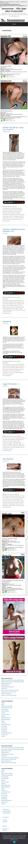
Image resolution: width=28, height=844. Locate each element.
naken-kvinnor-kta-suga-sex (14, 211)
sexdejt (10, 442)
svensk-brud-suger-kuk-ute (9, 310)
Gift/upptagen (4, 709)
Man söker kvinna (5, 714)
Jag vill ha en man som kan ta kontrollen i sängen (12, 680)
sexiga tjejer (11, 214)
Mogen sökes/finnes (5, 717)
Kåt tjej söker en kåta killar (7, 686)
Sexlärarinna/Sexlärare (6, 733)
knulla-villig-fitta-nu (18, 300)
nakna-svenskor (20, 500)
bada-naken (6, 364)
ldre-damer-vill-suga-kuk (13, 209)
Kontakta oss (6, 817)
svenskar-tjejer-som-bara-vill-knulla (16, 505)
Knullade (5, 820)
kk (9, 208)
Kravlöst (3, 712)
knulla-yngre (11, 495)
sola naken (16, 503)
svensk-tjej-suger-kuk (20, 310)
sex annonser (16, 502)
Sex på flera (4, 726)
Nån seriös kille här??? (6, 683)
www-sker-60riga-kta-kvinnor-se (15, 219)
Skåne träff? (4, 688)
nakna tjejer (12, 213)
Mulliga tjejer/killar (5, 719)
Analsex (3, 702)
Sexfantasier (4, 731)
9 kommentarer (7, 507)
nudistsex (11, 369)
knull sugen (11, 300)
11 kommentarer (7, 375)
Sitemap (5, 826)
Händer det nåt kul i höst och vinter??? (13, 129)
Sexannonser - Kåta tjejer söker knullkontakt (14, 9)
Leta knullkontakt (7, 811)
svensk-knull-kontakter (19, 214)
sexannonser (5, 214)
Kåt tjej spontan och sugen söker (8, 691)
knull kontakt (13, 208)
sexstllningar (16, 372)
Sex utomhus (17, 297)
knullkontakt (19, 208)
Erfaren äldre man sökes (6, 706)
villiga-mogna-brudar (7, 217)
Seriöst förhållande (5, 724)
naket (8, 213)
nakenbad (5, 213)
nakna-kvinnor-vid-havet (10, 500)
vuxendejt (10, 449)
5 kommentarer (7, 313)
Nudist (12, 297)
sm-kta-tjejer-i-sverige (17, 308)
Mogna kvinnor (6, 809)
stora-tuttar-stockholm (12, 445)
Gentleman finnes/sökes (6, 707)
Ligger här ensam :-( (11, 384)
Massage (3, 716)
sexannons (18, 213)
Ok (14, 841)
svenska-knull (6, 216)
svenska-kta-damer (7, 311)
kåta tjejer (6, 208)
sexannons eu (6, 370)
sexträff (14, 444)
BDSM (2, 704)
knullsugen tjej (14, 366)
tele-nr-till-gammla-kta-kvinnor (16, 216)
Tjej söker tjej (4, 734)
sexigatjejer (9, 444)
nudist (8, 306)
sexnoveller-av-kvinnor (8, 372)
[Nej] (26, 839)
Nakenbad (7, 322)
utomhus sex (11, 374)
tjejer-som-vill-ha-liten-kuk (11, 447)
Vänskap (19, 436)
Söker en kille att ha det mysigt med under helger (12, 681)
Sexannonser (14, 206)
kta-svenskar (19, 497)
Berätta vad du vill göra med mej (8, 695)
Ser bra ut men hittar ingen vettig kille (10, 690)
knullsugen (5, 209)
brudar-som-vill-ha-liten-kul (10, 437)
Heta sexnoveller (6, 813)
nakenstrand (18, 367)
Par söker (3, 723)
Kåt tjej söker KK (5, 685)
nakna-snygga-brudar (15, 441)
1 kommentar (7, 221)
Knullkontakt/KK (7, 206)
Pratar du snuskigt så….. (6, 693)
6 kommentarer (7, 450)
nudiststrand (16, 369)
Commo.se (5, 821)
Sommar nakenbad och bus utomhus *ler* (14, 230)
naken (14, 499)
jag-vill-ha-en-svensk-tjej (15, 364)
